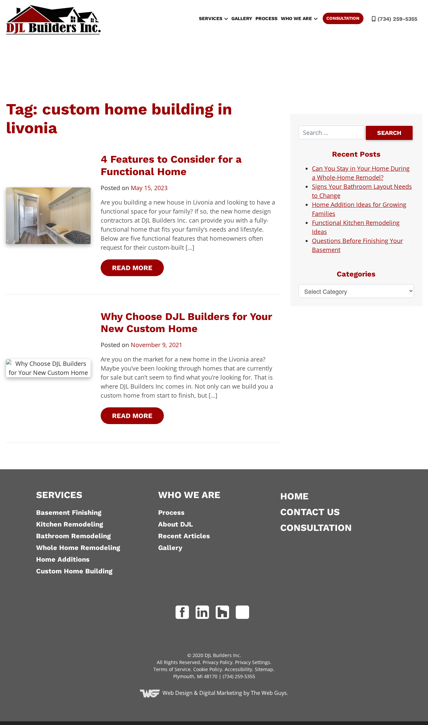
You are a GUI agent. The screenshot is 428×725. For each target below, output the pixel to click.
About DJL (175, 524)
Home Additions (63, 559)
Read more (132, 268)
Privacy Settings (252, 662)
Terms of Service (172, 669)
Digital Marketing (220, 693)
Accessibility (238, 669)
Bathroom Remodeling (73, 536)
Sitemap (264, 669)
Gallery (241, 18)
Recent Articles (184, 536)
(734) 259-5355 (396, 19)
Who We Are (296, 18)
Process (266, 18)
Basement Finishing (68, 512)
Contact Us (310, 511)
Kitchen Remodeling (69, 524)
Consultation (342, 18)
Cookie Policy (207, 669)
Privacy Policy (217, 662)
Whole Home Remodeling (78, 548)
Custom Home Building (74, 571)
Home (294, 496)
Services (210, 18)
